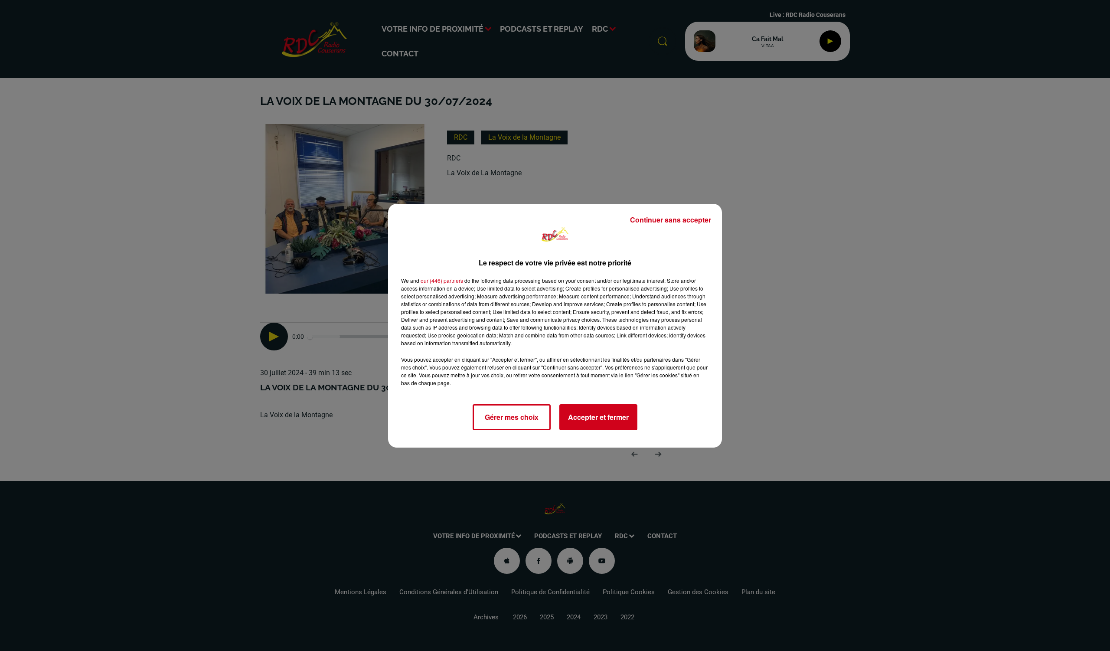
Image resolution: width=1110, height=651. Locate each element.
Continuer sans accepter (670, 220)
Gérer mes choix (512, 417)
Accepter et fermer (598, 417)
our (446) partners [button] (442, 280)
